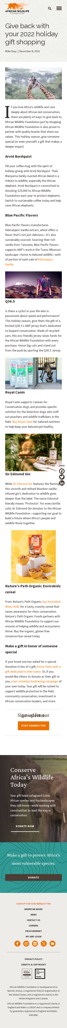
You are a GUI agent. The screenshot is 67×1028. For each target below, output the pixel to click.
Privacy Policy (33, 959)
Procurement (33, 931)
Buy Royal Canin (22, 422)
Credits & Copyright (33, 964)
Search (49, 8)
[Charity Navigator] (27, 974)
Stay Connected (33, 726)
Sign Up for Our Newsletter (33, 904)
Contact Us (33, 920)
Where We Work (33, 909)
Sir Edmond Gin (22, 484)
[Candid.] (40, 974)
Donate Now (25, 826)
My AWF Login (33, 936)
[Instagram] (26, 944)
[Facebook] (17, 944)
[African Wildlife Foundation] (17, 9)
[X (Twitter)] (44, 944)
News (34, 914)
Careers (33, 925)
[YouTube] (52, 944)
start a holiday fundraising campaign (34, 681)
